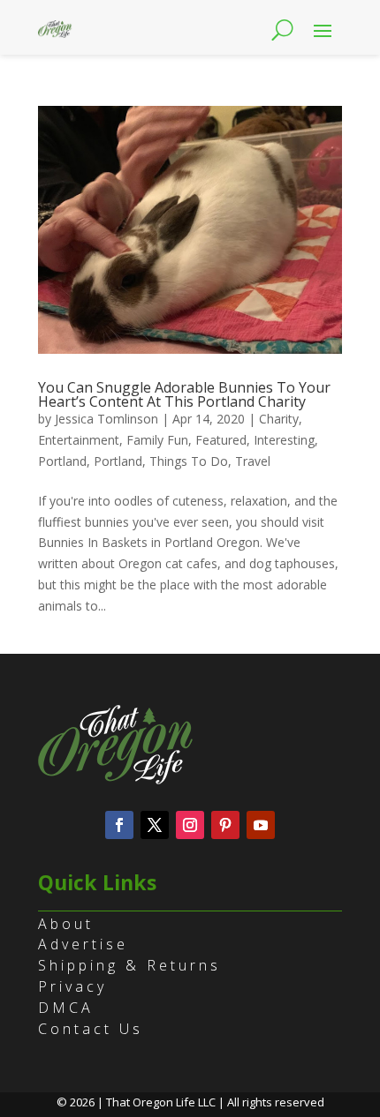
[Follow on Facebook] (119, 825)
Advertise (83, 944)
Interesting (284, 439)
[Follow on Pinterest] (225, 825)
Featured (221, 439)
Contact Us (90, 1028)
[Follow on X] (155, 825)
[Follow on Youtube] (261, 825)
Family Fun (157, 439)
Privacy (72, 986)
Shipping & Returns (129, 965)
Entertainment (78, 439)
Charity (279, 418)
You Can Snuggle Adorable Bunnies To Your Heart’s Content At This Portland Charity (184, 394)
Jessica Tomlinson (106, 418)
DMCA (66, 1007)
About (66, 923)
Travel (252, 461)
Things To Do (188, 461)
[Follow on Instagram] (190, 825)
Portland (62, 461)
